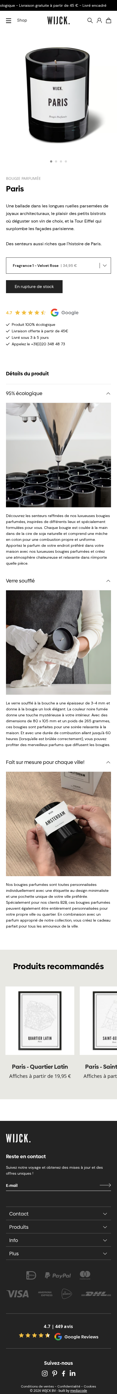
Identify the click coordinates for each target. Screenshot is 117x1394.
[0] (108, 20)
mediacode (78, 1390)
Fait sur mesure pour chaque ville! (45, 762)
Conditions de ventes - (38, 1386)
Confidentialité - (70, 1386)
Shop (22, 20)
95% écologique (24, 393)
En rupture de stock (34, 286)
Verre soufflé (20, 580)
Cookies (90, 1386)
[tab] (51, 161)
